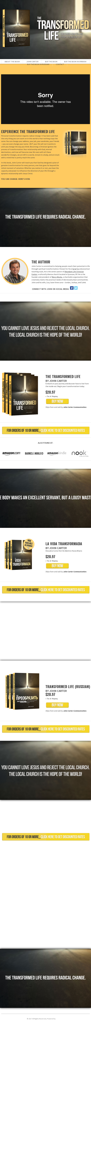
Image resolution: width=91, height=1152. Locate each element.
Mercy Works (57, 277)
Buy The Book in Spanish (75, 61)
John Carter (32, 61)
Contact (60, 64)
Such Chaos (60, 1019)
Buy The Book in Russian (38, 64)
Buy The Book (51, 61)
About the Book (12, 61)
